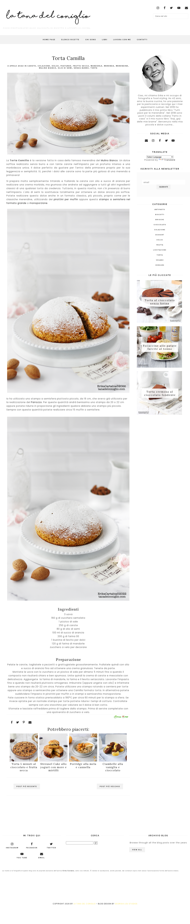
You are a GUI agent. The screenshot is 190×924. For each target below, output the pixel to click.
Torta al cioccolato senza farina (160, 301)
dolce (55, 66)
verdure (159, 265)
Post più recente (26, 786)
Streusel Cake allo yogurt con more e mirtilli (53, 767)
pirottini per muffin (66, 199)
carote (31, 66)
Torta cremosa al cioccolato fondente (160, 393)
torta (94, 68)
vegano (160, 260)
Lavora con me (122, 40)
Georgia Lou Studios (126, 903)
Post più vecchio (110, 786)
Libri (104, 40)
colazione (44, 66)
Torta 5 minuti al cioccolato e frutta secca (23, 767)
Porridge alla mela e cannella (83, 765)
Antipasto (160, 209)
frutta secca (81, 66)
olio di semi (65, 68)
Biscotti (159, 214)
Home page (49, 40)
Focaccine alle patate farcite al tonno (160, 347)
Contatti (142, 40)
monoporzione (39, 203)
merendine (122, 66)
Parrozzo (36, 402)
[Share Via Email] (30, 722)
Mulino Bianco (47, 68)
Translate (169, 159)
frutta (159, 245)
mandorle (96, 66)
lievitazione (159, 250)
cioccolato (160, 225)
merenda (109, 66)
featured (66, 66)
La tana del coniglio (84, 903)
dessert (159, 235)
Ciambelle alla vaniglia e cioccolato (113, 767)
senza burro (81, 68)
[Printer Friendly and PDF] (121, 717)
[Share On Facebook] (12, 722)
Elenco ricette (70, 40)
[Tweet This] (17, 722)
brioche (159, 220)
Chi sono (90, 40)
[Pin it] (24, 722)
